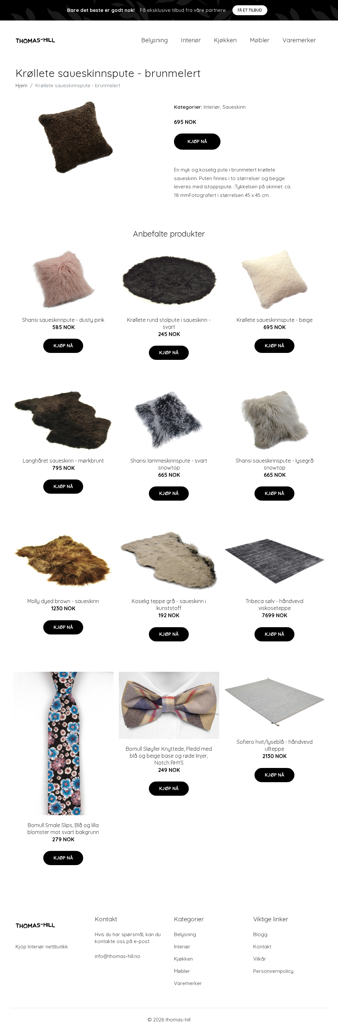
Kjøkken (225, 40)
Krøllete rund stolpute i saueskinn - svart (169, 323)
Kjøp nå (197, 141)
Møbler (259, 40)
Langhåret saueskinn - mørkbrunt (63, 460)
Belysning (154, 40)
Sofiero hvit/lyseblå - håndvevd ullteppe (275, 745)
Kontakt (262, 946)
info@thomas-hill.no (117, 956)
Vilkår (259, 959)
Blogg (260, 934)
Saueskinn (234, 107)
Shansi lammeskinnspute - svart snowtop (168, 464)
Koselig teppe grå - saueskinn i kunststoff (169, 604)
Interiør (191, 40)
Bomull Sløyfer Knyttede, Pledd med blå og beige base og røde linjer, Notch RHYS (169, 755)
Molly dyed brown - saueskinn (63, 601)
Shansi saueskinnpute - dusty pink (63, 320)
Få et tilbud (250, 10)
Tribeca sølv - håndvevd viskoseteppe (274, 604)
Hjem (21, 85)
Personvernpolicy (273, 971)
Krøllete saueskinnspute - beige (275, 320)
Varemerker (299, 40)
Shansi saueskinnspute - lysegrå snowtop (275, 464)
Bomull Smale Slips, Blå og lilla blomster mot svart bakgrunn (63, 828)
